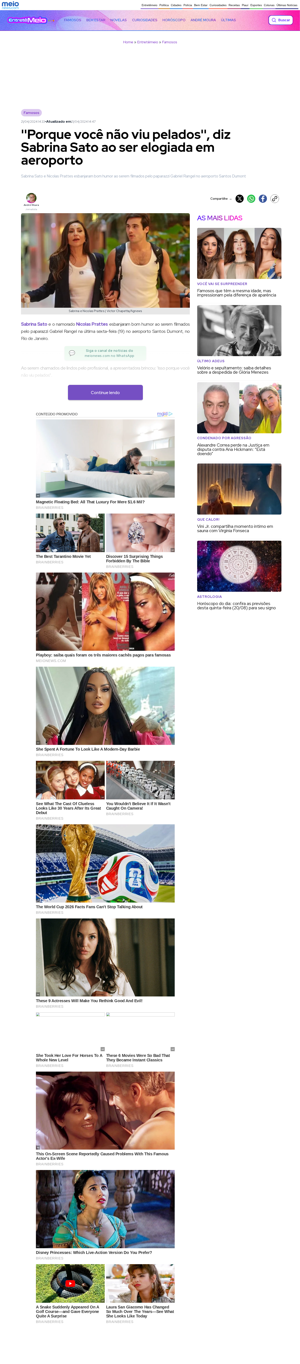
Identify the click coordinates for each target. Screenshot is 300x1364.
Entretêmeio (149, 5)
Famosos (72, 20)
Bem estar (95, 20)
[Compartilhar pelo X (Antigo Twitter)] (240, 199)
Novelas (118, 20)
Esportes (256, 5)
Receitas (234, 5)
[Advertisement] (150, 79)
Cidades (176, 5)
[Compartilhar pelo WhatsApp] (251, 199)
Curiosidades (218, 5)
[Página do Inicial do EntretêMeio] (27, 20)
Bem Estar (201, 5)
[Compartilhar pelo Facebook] (263, 199)
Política (164, 5)
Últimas (228, 20)
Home (128, 42)
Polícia (187, 5)
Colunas (269, 5)
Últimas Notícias (287, 5)
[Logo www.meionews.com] (10, 5)
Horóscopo (174, 20)
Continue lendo (105, 392)
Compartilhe (221, 199)
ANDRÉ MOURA (203, 20)
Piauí (245, 5)
